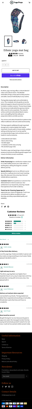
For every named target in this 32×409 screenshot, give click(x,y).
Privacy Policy (6, 359)
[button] (13, 54)
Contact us (5, 345)
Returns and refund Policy (9, 362)
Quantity (4, 61)
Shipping (4, 356)
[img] (4, 244)
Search (4, 342)
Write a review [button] (16, 233)
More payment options (16, 79)
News (3, 339)
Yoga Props (8, 400)
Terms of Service (6, 347)
